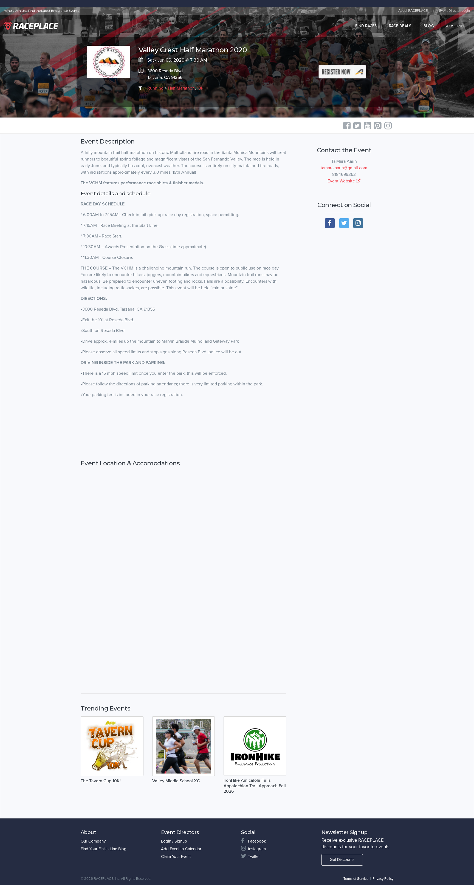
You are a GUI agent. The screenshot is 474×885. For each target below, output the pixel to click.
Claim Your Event (176, 856)
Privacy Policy (383, 879)
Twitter (254, 856)
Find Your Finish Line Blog (103, 848)
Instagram (257, 848)
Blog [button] (429, 26)
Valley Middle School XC (176, 781)
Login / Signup (174, 841)
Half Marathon (181, 88)
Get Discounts (342, 859)
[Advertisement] (183, 429)
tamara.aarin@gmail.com (344, 168)
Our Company (93, 841)
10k (200, 88)
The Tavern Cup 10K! (101, 781)
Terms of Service (355, 879)
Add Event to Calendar (181, 848)
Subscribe (454, 26)
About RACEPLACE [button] (413, 10)
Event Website (342, 181)
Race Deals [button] (400, 26)
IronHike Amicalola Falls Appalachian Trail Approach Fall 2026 (255, 786)
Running (155, 88)
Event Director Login (454, 10)
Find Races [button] (366, 26)
